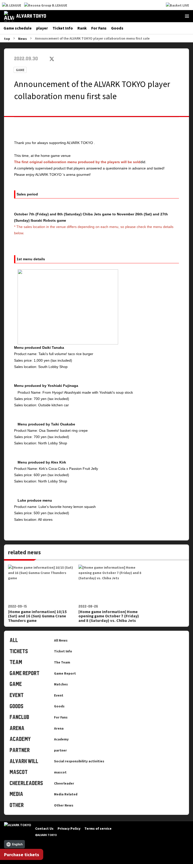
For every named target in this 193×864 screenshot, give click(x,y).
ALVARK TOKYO (31, 16)
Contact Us (44, 828)
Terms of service (98, 828)
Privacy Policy (69, 828)
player (42, 28)
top (7, 38)
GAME (20, 69)
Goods (117, 28)
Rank (82, 28)
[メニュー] (187, 16)
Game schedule (18, 28)
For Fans (99, 28)
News (22, 38)
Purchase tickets (21, 854)
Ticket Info (63, 28)
